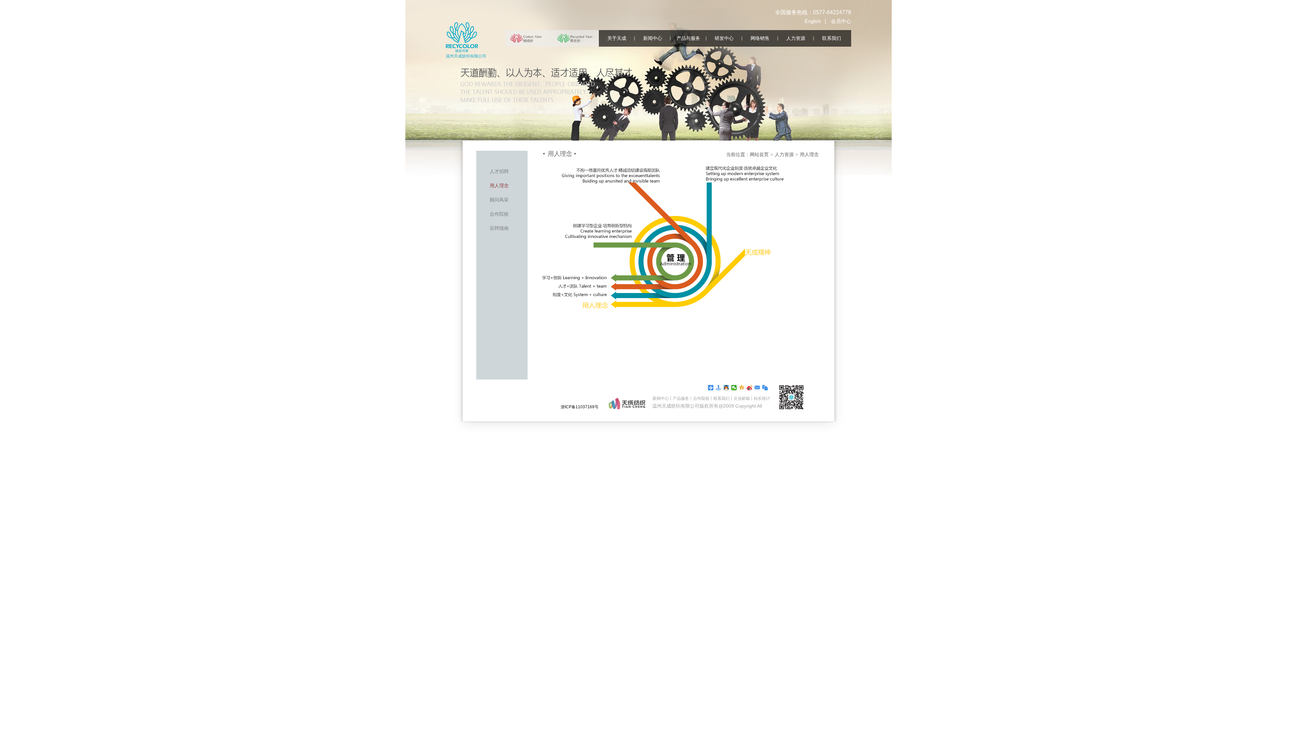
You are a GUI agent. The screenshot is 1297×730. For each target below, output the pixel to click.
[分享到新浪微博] (750, 387)
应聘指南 (499, 228)
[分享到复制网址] (765, 387)
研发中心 (724, 38)
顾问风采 (499, 199)
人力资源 (795, 38)
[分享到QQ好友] (726, 387)
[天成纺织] (462, 37)
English (813, 21)
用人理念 (499, 185)
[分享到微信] (734, 387)
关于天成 (616, 38)
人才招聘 (499, 171)
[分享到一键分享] (718, 387)
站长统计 (762, 398)
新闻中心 (652, 38)
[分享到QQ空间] (742, 387)
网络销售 (760, 38)
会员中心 (841, 21)
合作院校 (499, 214)
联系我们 (831, 38)
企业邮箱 (742, 398)
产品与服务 (688, 38)
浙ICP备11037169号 (580, 407)
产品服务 (681, 398)
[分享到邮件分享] (757, 387)
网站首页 (759, 154)
